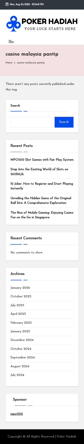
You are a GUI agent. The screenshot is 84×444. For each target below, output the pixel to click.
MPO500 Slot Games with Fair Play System (42, 159)
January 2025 (20, 331)
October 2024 (20, 348)
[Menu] (11, 41)
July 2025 (17, 305)
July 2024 (17, 375)
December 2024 (22, 340)
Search (15, 105)
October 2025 (20, 296)
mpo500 (16, 414)
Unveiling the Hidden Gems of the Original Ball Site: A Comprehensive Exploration (40, 201)
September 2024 (22, 357)
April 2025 (18, 314)
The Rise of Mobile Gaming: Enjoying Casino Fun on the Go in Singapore (42, 215)
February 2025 (21, 322)
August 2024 (19, 366)
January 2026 (20, 287)
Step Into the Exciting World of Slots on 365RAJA (39, 172)
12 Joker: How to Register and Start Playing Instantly (41, 186)
